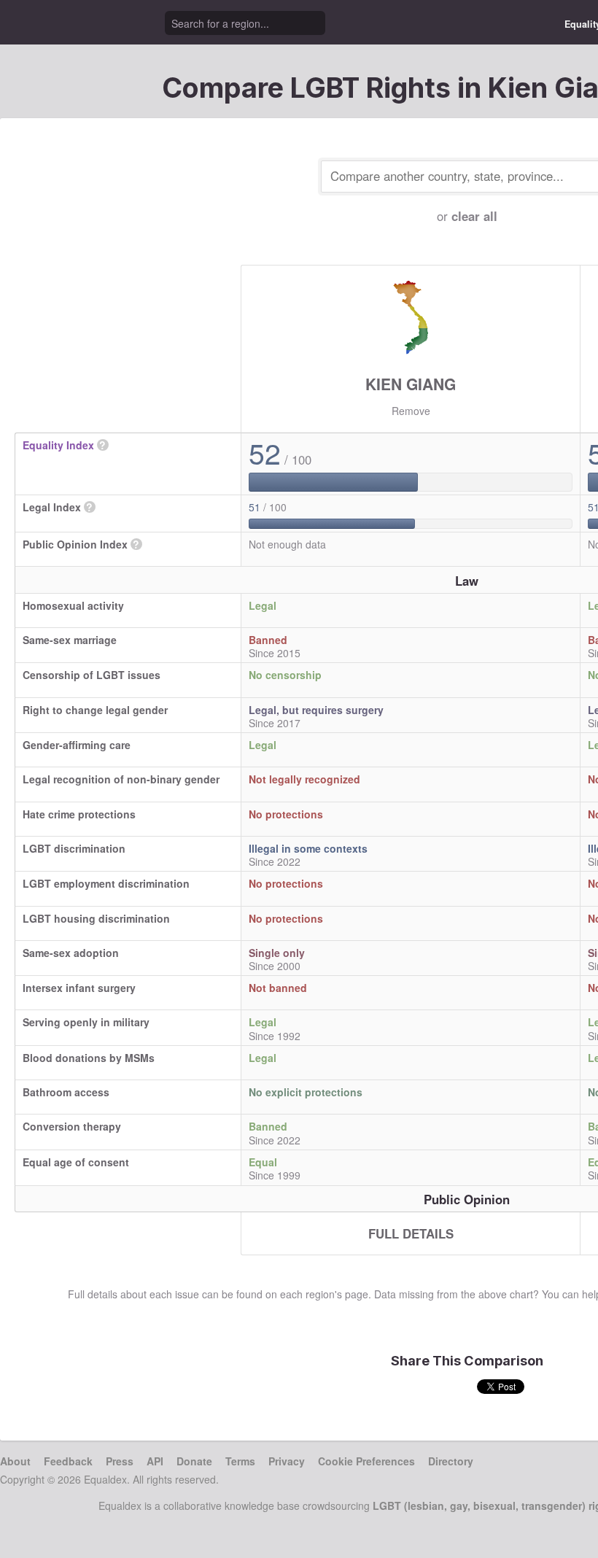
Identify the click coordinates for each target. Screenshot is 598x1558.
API (155, 1461)
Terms (240, 1461)
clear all (474, 216)
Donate (194, 1461)
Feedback (68, 1461)
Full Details (411, 1233)
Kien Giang (410, 384)
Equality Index (58, 445)
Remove (411, 410)
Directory (450, 1461)
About (15, 1461)
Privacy (286, 1461)
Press (119, 1461)
